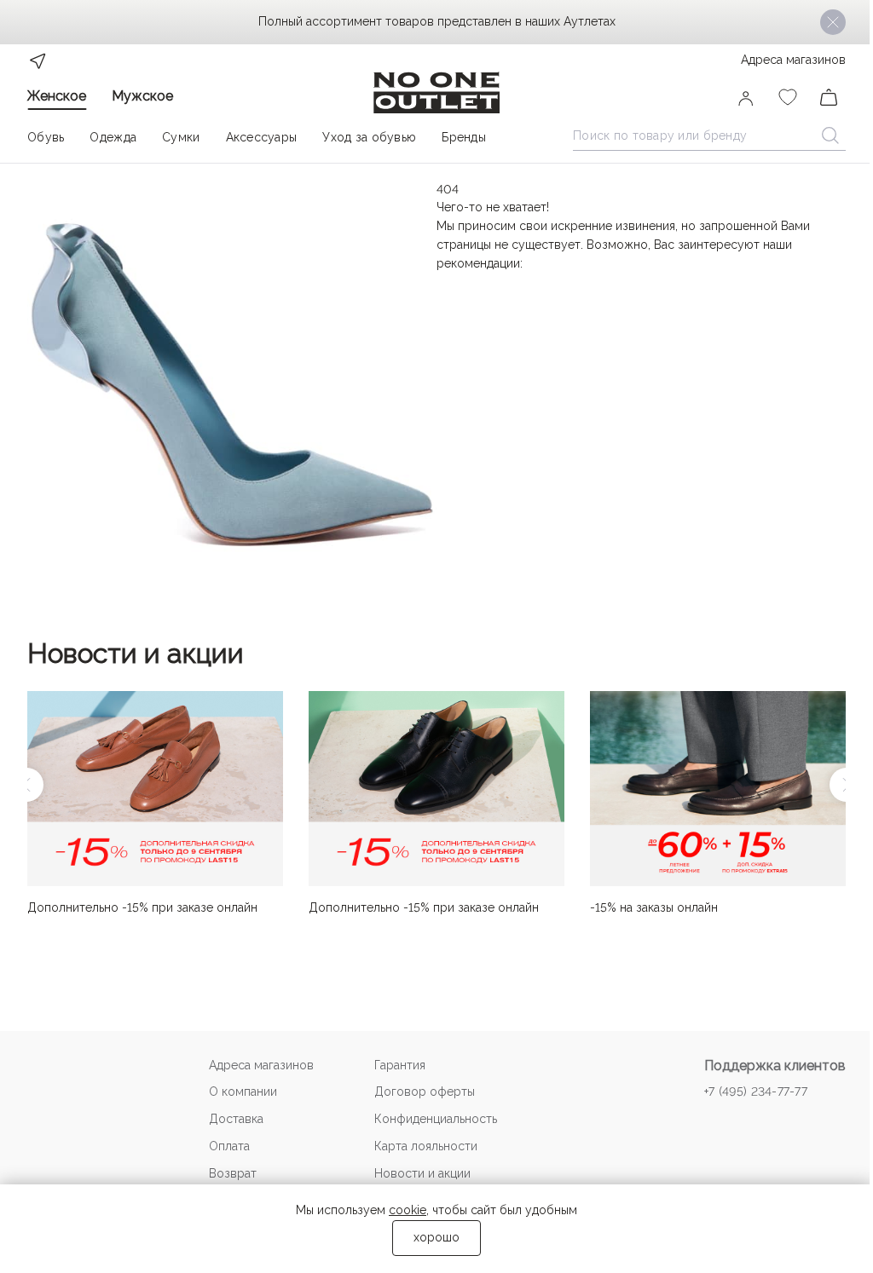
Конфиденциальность (435, 1119)
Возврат (233, 1173)
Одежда (113, 137)
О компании (243, 1091)
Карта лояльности (425, 1146)
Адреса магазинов (793, 59)
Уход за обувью (369, 137)
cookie (407, 1210)
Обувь (45, 137)
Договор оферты (424, 1091)
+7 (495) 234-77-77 (755, 1091)
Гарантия (399, 1065)
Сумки (180, 137)
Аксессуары (262, 137)
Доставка (236, 1119)
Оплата (229, 1146)
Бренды (464, 137)
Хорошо (436, 1237)
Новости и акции (135, 653)
